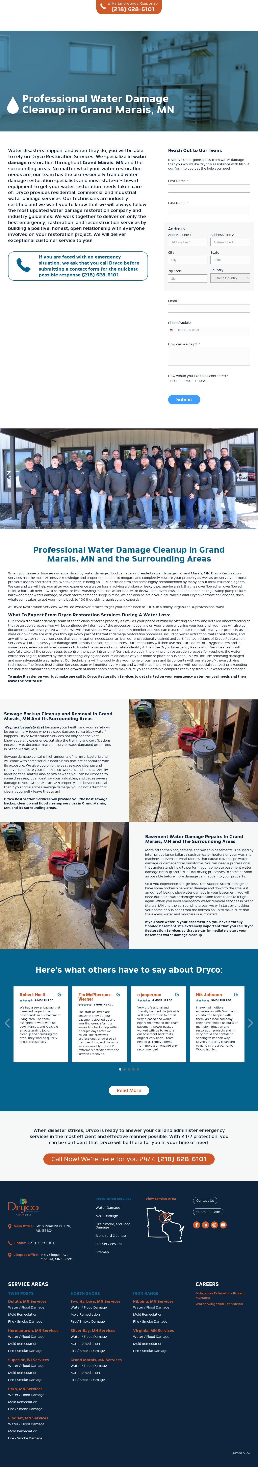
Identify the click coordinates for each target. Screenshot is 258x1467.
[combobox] (172, 330)
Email (172, 301)
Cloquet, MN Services (28, 1418)
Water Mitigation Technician (219, 1304)
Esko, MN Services (25, 1389)
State (214, 252)
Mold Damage (107, 1216)
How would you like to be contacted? (198, 376)
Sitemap (102, 1252)
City (171, 252)
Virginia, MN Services (153, 1330)
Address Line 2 (222, 235)
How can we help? (182, 344)
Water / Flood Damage (26, 1307)
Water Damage (108, 1208)
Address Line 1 (179, 235)
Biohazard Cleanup (111, 1236)
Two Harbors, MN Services (96, 1301)
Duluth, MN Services (27, 1301)
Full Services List (109, 1244)
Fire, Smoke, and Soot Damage (113, 1225)
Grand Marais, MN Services (96, 1360)
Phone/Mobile (179, 323)
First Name (177, 181)
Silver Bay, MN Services (93, 1330)
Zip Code (175, 271)
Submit (184, 399)
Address (176, 228)
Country (217, 270)
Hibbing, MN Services (153, 1301)
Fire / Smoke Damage (25, 1321)
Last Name (176, 203)
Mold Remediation (22, 1314)
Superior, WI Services (28, 1360)
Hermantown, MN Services (33, 1330)
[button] (120, 1069)
